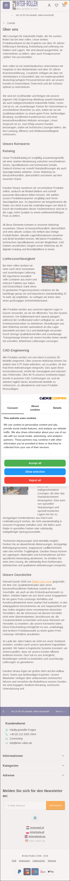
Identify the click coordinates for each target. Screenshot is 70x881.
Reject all (35, 480)
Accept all (35, 463)
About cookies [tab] (35, 408)
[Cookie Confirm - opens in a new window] (52, 398)
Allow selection (35, 471)
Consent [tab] (12, 407)
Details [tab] (57, 407)
